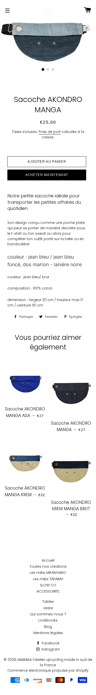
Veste (48, 608)
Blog (48, 626)
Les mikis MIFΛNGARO (48, 572)
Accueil (48, 560)
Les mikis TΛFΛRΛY (48, 579)
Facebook (50, 643)
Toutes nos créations (48, 566)
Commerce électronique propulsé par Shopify (48, 670)
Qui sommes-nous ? (48, 614)
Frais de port (50, 131)
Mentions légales (48, 632)
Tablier (48, 601)
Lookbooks (48, 620)
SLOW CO (48, 585)
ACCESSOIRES (48, 591)
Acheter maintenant (46, 175)
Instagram (50, 649)
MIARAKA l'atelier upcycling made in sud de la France (54, 662)
